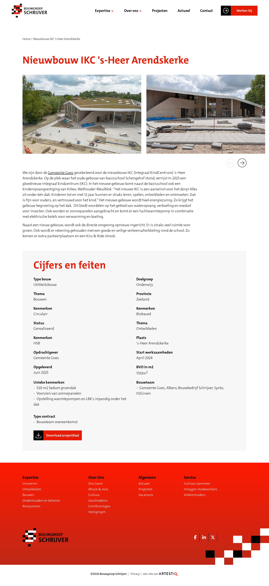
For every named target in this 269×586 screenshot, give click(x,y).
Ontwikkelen (32, 489)
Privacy (135, 574)
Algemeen (147, 477)
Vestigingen (97, 512)
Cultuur (94, 495)
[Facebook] (195, 537)
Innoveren (30, 483)
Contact (206, 10)
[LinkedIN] (204, 537)
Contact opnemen (197, 483)
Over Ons (96, 477)
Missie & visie (98, 489)
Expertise (102, 10)
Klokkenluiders (195, 495)
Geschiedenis (98, 500)
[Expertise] (112, 10)
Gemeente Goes (60, 172)
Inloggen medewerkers (200, 489)
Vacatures (146, 495)
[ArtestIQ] (169, 574)
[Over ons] (140, 10)
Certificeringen (99, 506)
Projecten (159, 10)
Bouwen (28, 495)
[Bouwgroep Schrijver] (29, 11)
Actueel (184, 10)
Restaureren (31, 506)
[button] (230, 162)
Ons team (95, 483)
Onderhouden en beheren (41, 500)
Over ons (131, 10)
